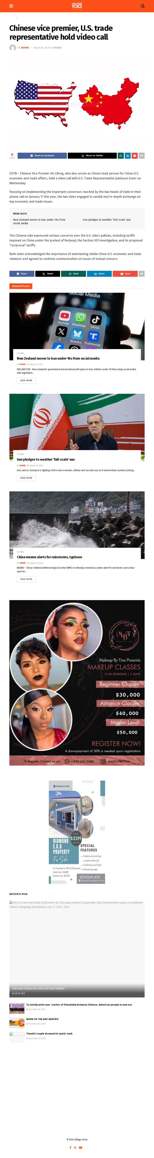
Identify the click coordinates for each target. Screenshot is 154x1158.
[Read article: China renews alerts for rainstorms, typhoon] (77, 525)
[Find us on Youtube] (80, 1147)
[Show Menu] (11, 6)
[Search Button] (143, 6)
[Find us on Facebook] (70, 1147)
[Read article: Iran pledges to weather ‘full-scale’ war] (77, 427)
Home (12, 18)
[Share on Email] (135, 156)
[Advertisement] (77, 1076)
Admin (25, 47)
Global (21, 18)
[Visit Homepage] (77, 6)
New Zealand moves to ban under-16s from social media (58, 358)
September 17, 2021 (36, 1038)
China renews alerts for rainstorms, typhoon (49, 557)
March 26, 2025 (42, 47)
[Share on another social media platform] (142, 156)
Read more (28, 380)
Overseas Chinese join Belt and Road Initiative (38, 988)
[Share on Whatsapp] (121, 156)
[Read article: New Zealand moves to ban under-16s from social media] (77, 326)
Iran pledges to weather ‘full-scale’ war (107, 219)
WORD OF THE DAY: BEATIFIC (42, 1019)
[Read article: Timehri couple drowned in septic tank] (16, 1037)
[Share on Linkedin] (128, 156)
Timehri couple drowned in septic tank (49, 1033)
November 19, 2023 (36, 1009)
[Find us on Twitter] (75, 1147)
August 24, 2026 (36, 364)
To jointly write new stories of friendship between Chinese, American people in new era (79, 1004)
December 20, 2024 (37, 1024)
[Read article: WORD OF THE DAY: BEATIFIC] (16, 1023)
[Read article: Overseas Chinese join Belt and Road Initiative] (77, 949)
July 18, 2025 (19, 993)
